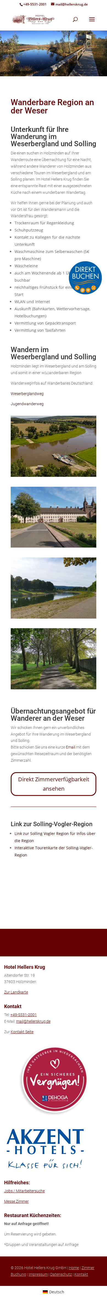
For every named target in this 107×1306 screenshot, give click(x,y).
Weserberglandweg (27, 393)
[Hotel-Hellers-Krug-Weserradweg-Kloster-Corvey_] (53, 546)
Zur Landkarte (16, 992)
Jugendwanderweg (27, 404)
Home (74, 1268)
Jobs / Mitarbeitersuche (24, 1191)
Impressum (38, 1274)
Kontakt (81, 1274)
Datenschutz (61, 1274)
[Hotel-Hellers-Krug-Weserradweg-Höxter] (53, 617)
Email (70, 747)
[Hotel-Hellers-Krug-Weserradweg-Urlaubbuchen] (53, 687)
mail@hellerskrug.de (33, 1021)
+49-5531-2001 (35, 4)
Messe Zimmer (16, 1201)
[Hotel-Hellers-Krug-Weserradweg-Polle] (53, 475)
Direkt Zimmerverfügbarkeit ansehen (53, 784)
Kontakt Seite (22, 1032)
